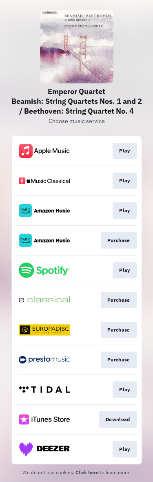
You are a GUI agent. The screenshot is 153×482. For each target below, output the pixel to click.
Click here (87, 472)
